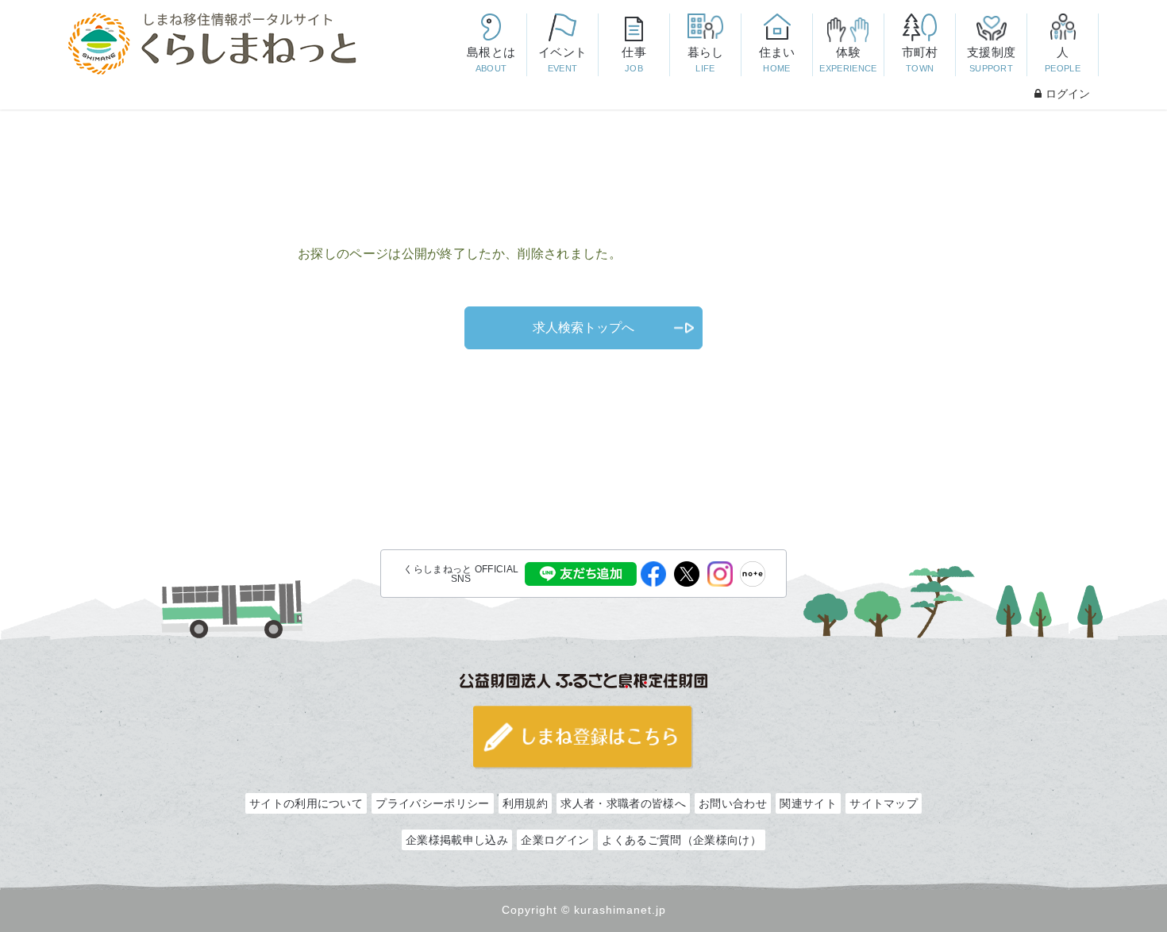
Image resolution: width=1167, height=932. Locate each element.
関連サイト (808, 803)
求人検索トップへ (583, 327)
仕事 (634, 59)
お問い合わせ (733, 803)
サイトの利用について (306, 803)
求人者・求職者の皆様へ (622, 803)
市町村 (920, 59)
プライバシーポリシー (432, 803)
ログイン (1068, 93)
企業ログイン (555, 840)
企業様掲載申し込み (457, 840)
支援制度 (991, 59)
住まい (777, 59)
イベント (562, 59)
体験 (847, 59)
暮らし (705, 59)
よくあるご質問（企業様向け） (681, 840)
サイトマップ (883, 803)
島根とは (491, 59)
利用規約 (525, 803)
